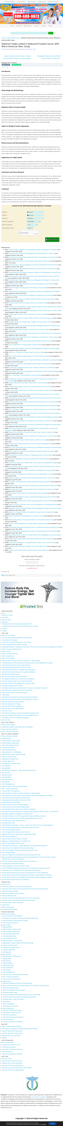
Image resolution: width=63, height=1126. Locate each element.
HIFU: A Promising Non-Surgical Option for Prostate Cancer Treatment (28, 356)
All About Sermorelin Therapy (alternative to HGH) (17, 624)
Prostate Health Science (13, 38)
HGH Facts (36, 25)
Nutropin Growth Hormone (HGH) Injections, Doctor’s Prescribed (20, 898)
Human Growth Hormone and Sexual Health (14, 786)
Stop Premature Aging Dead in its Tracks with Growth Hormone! (20, 827)
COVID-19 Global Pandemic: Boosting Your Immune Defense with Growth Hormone (26, 868)
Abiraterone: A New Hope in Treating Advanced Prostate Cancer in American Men (31, 542)
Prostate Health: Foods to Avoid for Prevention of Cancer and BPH (27, 314)
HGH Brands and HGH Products (11, 674)
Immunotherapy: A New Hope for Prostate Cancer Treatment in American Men (31, 390)
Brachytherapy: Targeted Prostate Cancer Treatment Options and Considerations (31, 367)
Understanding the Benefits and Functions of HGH (16, 667)
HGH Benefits (6, 782)
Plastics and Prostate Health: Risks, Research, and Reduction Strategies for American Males (34, 424)
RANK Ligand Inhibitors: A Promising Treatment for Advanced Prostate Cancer (30, 520)
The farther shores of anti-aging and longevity (15, 717)
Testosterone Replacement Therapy (12, 685)
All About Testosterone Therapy (11, 704)
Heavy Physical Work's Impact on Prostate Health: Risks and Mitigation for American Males (34, 535)
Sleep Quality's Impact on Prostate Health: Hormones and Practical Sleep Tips (30, 318)
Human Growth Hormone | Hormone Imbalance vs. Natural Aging (21, 660)
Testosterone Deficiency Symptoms (13, 1022)
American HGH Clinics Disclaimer (11, 1035)
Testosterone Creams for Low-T (12, 1012)
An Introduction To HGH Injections (13, 916)
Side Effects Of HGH (8, 965)
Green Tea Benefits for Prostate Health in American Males (25, 345)
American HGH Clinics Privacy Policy (12, 1031)
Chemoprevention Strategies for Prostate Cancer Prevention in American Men (30, 421)
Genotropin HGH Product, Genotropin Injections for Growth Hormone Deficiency (25, 889)
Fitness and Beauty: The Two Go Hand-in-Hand (15, 866)
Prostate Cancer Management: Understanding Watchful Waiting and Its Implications (32, 405)
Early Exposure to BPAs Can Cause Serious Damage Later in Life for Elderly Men (25, 873)
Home (12, 25)
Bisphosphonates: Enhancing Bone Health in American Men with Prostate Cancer (31, 489)
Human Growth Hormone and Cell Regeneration (16, 807)
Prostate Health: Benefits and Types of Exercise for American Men (27, 303)
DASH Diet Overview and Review (11, 802)
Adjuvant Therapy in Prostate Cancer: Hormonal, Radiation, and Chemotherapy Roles (32, 504)
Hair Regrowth (6, 766)
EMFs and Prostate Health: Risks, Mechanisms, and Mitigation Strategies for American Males (35, 447)
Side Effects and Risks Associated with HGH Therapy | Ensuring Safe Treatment (25, 688)
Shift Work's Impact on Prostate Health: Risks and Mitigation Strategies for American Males (34, 508)
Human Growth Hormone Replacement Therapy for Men (18, 683)
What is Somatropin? (8, 907)
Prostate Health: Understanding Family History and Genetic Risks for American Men (32, 268)
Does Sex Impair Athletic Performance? (13, 843)
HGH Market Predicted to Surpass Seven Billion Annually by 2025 (20, 713)
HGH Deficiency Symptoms (9, 836)
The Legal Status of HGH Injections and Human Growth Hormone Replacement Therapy (27, 663)
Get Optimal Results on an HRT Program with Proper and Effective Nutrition (24, 816)
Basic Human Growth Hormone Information (14, 676)
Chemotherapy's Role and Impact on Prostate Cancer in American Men (28, 329)
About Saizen (6, 905)
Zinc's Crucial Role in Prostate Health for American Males (24, 375)
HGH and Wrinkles (7, 779)
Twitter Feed (5, 695)
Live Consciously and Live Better (11, 830)
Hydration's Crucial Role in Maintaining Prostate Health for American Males (30, 364)
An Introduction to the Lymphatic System (13, 820)
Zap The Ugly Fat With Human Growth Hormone (16, 832)
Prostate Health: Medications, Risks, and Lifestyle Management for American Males (32, 497)
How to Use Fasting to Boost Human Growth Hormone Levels (19, 850)
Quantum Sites (6, 720)
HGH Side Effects (6, 777)
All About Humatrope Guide (10, 891)
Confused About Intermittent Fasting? (13, 863)
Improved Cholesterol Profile (10, 745)
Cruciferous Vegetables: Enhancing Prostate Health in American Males (28, 459)
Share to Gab (16, 65)
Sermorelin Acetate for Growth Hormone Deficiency (17, 886)
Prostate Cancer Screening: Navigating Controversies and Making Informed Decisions (33, 265)
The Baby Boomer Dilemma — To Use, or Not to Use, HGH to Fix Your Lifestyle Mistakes (27, 825)
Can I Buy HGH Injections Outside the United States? (17, 638)
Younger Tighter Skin (8, 761)
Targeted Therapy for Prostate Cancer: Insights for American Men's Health (30, 322)
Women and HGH (7, 775)
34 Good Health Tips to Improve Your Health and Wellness (18, 672)
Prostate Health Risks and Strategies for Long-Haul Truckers (26, 516)
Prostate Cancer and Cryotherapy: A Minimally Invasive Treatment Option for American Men (34, 333)
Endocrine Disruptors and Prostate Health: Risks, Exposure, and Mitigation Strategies (33, 462)
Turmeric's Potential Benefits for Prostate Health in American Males (28, 523)
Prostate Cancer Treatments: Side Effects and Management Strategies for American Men (33, 280)
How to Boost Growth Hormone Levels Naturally (16, 665)
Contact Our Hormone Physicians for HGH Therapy (16, 642)
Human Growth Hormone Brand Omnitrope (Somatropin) (18, 900)
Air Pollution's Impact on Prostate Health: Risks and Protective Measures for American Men (34, 398)
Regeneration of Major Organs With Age (13, 754)
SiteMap (50, 25)
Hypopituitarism (6, 738)
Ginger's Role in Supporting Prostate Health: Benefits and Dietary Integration (30, 539)
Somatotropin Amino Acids (9, 909)
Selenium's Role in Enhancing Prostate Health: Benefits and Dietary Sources (30, 341)
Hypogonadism (6, 768)
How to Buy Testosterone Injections (13, 1017)
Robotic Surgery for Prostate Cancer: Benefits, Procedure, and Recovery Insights (31, 451)
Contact (43, 25)
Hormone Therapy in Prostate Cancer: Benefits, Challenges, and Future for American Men (34, 326)
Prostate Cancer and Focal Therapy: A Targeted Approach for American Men (30, 455)
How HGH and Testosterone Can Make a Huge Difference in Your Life (22, 818)
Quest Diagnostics (41, 1097)
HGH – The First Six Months (10, 731)
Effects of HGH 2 (32, 1)
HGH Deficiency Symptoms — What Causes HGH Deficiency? (19, 770)
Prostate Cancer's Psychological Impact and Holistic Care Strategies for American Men (33, 257)
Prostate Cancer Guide (8, 823)
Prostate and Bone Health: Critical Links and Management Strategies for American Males (34, 348)
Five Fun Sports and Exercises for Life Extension (15, 879)
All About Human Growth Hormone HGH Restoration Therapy (20, 626)
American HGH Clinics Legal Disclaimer (13, 708)
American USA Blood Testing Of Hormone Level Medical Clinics (20, 715)
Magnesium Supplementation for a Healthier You (16, 841)
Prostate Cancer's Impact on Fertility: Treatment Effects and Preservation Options (31, 299)
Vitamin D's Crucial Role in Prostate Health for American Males (26, 352)
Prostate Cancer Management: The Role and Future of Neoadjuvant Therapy (30, 474)
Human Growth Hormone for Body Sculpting (15, 804)
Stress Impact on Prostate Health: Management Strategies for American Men (30, 295)
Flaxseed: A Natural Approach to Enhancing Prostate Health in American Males (31, 501)
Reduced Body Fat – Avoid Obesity (11, 752)
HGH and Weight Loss (8, 784)
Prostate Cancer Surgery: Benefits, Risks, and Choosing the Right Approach (30, 443)
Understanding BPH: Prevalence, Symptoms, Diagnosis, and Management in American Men (34, 272)
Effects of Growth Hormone (10, 654)
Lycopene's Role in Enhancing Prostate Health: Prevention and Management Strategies (33, 417)
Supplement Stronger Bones (10, 759)
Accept (52, 1123)
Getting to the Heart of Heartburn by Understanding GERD (19, 834)
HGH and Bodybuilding (8, 852)
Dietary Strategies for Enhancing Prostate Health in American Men (27, 287)
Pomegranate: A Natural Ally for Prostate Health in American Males (27, 493)
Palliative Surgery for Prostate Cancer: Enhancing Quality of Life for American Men (32, 478)
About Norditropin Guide (9, 896)
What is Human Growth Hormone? (12, 649)
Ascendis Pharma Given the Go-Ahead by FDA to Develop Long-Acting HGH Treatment (26, 875)
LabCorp (33, 1097)
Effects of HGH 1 (21, 1)
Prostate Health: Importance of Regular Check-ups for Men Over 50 (27, 546)
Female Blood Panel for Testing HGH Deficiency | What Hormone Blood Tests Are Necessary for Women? (32, 647)
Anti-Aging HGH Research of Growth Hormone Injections (18, 679)
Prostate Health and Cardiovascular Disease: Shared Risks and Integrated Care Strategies (34, 291)
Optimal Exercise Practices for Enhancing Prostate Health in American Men (29, 261)
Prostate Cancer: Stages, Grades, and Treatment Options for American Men (30, 386)
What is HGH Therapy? (9, 1)
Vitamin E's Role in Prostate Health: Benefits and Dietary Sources (27, 440)
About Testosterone (53, 1)
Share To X (6, 65)
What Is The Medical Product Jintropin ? (13, 893)
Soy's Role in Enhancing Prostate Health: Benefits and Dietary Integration (29, 481)
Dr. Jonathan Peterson (14, 49)
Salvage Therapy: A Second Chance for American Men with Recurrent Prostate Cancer (33, 485)
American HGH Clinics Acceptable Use (12, 706)
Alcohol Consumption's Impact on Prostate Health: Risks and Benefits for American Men (33, 360)
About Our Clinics (8, 615)
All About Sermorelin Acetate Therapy (13, 701)
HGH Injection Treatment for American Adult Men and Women (20, 697)
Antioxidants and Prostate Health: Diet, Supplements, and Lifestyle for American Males (33, 337)
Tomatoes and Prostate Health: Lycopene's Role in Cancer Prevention (28, 550)
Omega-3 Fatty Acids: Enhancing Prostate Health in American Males (27, 383)
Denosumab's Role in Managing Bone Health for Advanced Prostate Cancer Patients (32, 531)
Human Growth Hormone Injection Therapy (14, 644)
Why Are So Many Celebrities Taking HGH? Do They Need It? (19, 861)
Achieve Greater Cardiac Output (11, 741)
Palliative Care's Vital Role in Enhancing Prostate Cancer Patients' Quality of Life (31, 432)
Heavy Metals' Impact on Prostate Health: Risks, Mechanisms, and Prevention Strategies (33, 371)
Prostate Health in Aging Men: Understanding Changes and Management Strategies (32, 249)
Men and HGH (6, 772)
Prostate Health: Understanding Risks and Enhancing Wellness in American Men (31, 284)
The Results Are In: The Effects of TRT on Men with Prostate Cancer (21, 870)
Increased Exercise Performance (11, 763)
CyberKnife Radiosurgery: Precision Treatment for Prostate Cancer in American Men (32, 436)
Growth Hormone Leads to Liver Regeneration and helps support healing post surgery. (27, 877)
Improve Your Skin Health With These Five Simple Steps (18, 848)
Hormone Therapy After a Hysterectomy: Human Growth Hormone (21, 855)
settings (44, 1124)
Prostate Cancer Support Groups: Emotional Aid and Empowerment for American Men (33, 402)
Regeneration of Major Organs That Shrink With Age (18, 943)
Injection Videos (28, 25)
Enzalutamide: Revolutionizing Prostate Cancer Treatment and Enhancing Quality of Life (33, 527)
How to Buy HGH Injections (10, 640)
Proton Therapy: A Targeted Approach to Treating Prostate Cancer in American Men (32, 409)
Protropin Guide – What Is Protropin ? (13, 902)
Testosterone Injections (10, 1015)
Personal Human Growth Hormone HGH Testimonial (17, 681)
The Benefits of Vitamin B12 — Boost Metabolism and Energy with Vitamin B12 (24, 846)
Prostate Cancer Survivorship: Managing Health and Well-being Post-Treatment (31, 253)
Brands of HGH (42, 1)
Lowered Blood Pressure (9, 750)
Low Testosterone (8, 1019)
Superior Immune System (9, 756)
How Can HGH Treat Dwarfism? (11, 791)
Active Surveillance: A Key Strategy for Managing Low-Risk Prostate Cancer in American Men (34, 310)
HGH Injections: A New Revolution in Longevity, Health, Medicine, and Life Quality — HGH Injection (30, 811)
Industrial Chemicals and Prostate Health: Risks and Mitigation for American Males (32, 470)
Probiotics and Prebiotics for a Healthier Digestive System (18, 670)
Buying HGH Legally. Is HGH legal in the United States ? (17, 727)
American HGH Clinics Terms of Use (12, 1033)
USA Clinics (18, 25)
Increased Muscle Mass (8, 747)
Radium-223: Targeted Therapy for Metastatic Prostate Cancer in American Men (31, 512)
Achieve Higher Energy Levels (10, 743)
